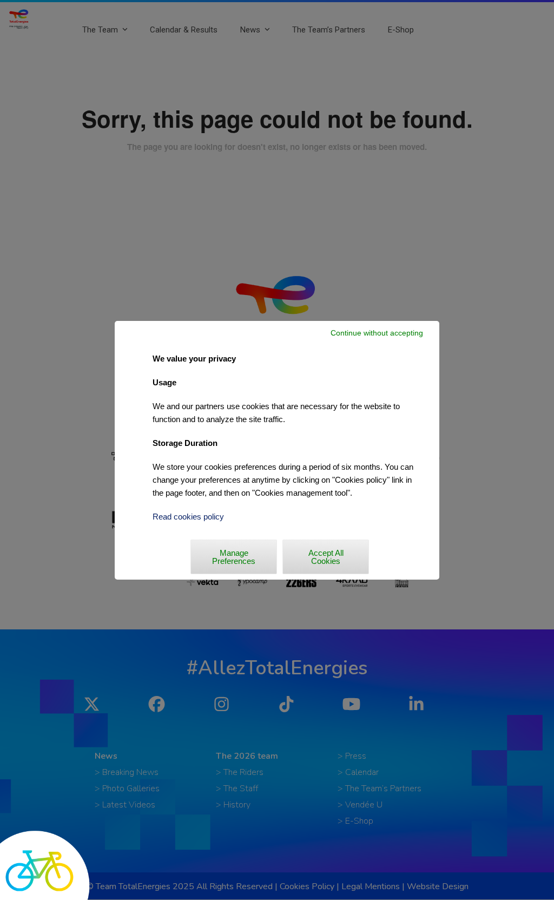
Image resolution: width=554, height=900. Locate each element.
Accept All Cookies (326, 557)
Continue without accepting (377, 333)
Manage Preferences (233, 557)
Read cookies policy (188, 516)
